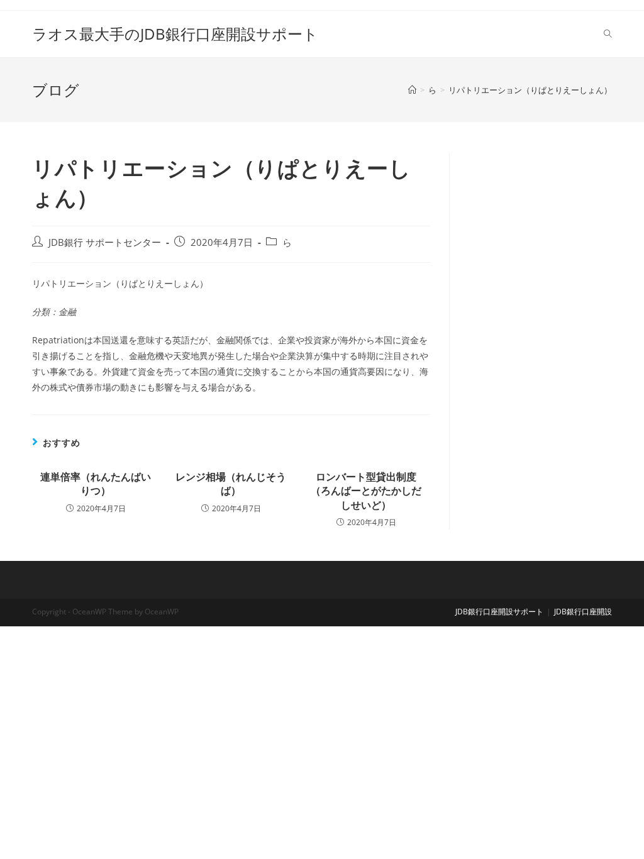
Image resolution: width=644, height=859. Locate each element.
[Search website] (607, 34)
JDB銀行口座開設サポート (499, 611)
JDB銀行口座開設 (583, 611)
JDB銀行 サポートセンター (104, 242)
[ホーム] (412, 90)
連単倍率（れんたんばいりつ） (95, 483)
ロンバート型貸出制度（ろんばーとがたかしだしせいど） (366, 491)
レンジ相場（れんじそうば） (230, 483)
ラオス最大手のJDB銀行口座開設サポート (175, 33)
